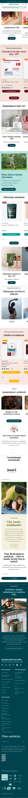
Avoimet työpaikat (5, 682)
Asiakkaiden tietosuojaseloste (5, 714)
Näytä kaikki (14, 381)
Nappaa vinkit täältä (8, 189)
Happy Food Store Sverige (19, 689)
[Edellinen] (4, 1)
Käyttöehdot (4, 711)
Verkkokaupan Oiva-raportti (6, 728)
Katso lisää (14, 243)
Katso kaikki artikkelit (14, 421)
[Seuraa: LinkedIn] (21, 665)
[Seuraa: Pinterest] (13, 665)
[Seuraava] (23, 1)
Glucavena (5, 223)
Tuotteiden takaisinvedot (7, 732)
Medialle (3, 692)
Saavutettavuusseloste (6, 721)
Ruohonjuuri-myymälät (6, 679)
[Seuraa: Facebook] (2, 665)
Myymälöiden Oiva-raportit (6, 724)
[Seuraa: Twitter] (6, 665)
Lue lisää (14, 545)
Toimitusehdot (4, 700)
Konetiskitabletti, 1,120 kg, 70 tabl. (10, 82)
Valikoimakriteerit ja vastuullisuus (5, 676)
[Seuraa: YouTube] (17, 665)
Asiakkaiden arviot (19, 683)
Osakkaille (3, 690)
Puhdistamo (5, 361)
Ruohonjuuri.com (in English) (19, 693)
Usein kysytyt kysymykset (18, 677)
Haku (16, 685)
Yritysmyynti (4, 684)
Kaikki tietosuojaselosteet (5, 718)
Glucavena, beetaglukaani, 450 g (10, 225)
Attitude (4, 80)
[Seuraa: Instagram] (10, 665)
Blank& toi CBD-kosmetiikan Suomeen (12, 413)
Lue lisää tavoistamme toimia (14, 648)
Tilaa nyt (11, 38)
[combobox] (13, 7)
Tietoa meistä (4, 672)
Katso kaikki (14, 98)
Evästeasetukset (5, 708)
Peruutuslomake (5, 705)
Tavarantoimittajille (5, 687)
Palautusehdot (4, 703)
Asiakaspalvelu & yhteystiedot (19, 673)
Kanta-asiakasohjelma (20, 680)
